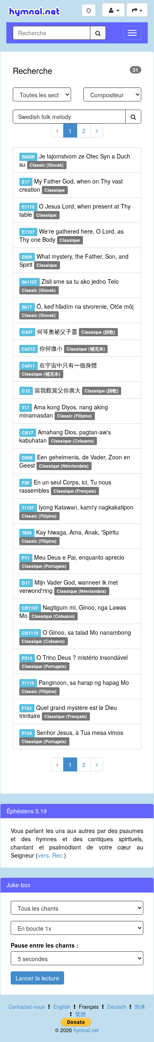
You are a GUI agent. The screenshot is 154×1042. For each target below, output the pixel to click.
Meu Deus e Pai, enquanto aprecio (73, 561)
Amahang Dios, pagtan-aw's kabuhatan (65, 436)
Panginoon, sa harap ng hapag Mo (75, 686)
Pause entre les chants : (44, 945)
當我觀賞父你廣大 (70, 390)
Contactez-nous (27, 1006)
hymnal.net (86, 1030)
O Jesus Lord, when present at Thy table (75, 210)
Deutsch (116, 1006)
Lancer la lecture (37, 978)
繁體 (80, 1014)
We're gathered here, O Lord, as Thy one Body (71, 235)
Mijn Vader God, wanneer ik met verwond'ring (68, 586)
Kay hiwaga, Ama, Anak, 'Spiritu (70, 536)
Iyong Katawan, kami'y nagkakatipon (77, 511)
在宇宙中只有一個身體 (59, 369)
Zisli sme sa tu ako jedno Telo (70, 285)
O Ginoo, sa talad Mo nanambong (76, 636)
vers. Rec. (51, 855)
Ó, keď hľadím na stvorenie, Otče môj (77, 310)
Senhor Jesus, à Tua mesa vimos (72, 736)
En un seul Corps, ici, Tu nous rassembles (65, 486)
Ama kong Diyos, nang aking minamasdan (63, 411)
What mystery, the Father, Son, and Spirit (74, 260)
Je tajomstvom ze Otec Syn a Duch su (74, 160)
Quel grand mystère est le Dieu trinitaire (68, 711)
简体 (140, 1006)
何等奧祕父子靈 (68, 331)
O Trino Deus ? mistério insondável (74, 661)
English (61, 1006)
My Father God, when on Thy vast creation (71, 185)
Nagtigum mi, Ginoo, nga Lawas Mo (72, 611)
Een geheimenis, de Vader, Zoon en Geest (74, 461)
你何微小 (63, 348)
